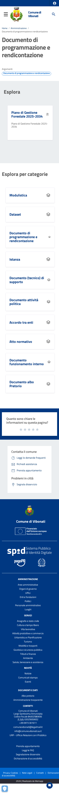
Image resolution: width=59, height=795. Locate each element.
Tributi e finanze (28, 654)
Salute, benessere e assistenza (28, 662)
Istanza (14, 259)
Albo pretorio (28, 696)
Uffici (28, 593)
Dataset (15, 214)
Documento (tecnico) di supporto (26, 279)
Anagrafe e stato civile (28, 621)
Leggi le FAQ (28, 750)
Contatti (28, 706)
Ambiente (28, 658)
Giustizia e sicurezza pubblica (28, 650)
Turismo (28, 641)
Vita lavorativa (28, 629)
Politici (28, 601)
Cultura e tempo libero (28, 625)
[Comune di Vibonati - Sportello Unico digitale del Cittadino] (16, 14)
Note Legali (27, 772)
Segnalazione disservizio (28, 754)
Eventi (28, 681)
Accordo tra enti (21, 322)
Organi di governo (28, 589)
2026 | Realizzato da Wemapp (29, 781)
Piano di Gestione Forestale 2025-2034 (27, 114)
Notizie (28, 673)
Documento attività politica (23, 301)
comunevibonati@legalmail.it (27, 727)
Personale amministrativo (28, 605)
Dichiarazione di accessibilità (28, 758)
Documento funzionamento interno (26, 362)
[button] (54, 3)
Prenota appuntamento (28, 746)
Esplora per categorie (25, 174)
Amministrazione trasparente (28, 700)
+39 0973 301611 (28, 723)
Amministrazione (19, 28)
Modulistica (18, 195)
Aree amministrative (28, 585)
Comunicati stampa (28, 677)
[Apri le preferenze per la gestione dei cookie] (5, 789)
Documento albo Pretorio (21, 383)
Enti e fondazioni (28, 597)
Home (4, 28)
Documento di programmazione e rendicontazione (23, 237)
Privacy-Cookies (10, 772)
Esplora (12, 92)
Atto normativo (20, 341)
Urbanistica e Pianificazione (28, 637)
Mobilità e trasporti (28, 646)
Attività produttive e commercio (28, 633)
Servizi (28, 615)
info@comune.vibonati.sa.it (28, 731)
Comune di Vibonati (34, 14)
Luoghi (28, 609)
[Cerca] (53, 14)
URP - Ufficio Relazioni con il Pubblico (28, 735)
